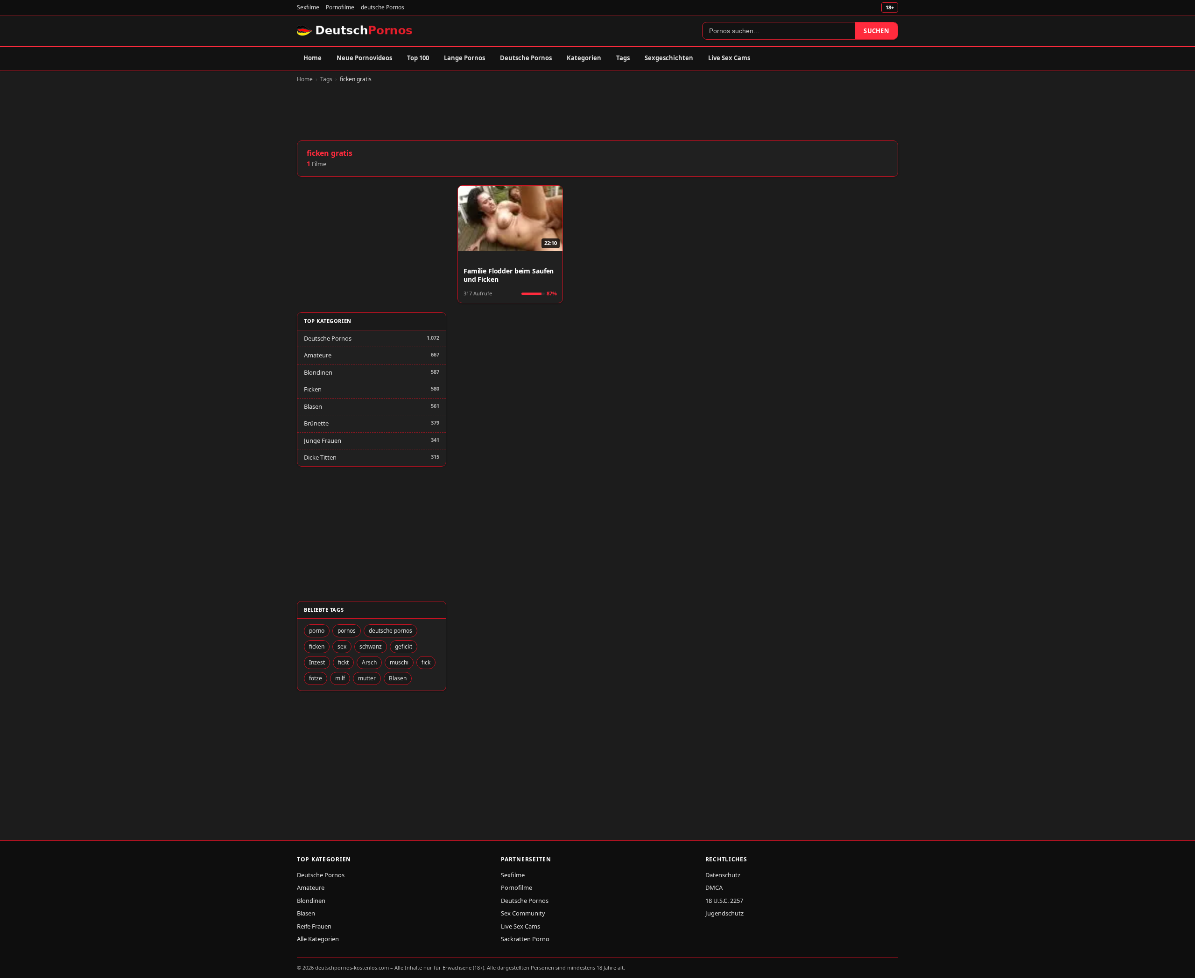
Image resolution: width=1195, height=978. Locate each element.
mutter (367, 678)
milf (340, 678)
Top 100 (418, 58)
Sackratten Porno (525, 939)
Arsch (369, 662)
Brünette (316, 423)
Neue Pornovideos (364, 58)
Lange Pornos (464, 58)
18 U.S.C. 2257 (724, 900)
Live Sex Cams (729, 58)
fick (426, 662)
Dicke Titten (320, 457)
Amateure (317, 355)
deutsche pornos (390, 631)
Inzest (317, 662)
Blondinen (318, 372)
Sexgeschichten (669, 58)
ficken (316, 646)
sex (341, 646)
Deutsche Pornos (526, 58)
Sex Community (523, 913)
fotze (315, 678)
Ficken (313, 389)
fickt (343, 662)
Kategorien (584, 58)
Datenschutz (722, 875)
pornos (346, 631)
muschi (399, 662)
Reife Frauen (314, 926)
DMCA (714, 887)
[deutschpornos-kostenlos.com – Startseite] (355, 30)
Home (312, 58)
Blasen (313, 406)
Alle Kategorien (318, 939)
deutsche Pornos (382, 7)
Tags (623, 58)
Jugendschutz (724, 913)
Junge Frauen (322, 440)
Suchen (876, 31)
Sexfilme (308, 7)
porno (316, 631)
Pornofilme (340, 7)
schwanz (370, 646)
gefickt (403, 646)
